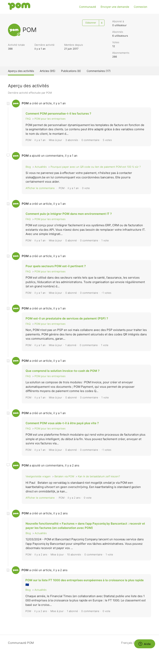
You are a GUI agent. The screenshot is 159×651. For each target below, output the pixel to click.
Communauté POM (21, 643)
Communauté (87, 6)
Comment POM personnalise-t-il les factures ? (58, 113)
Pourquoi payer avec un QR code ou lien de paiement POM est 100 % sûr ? (96, 166)
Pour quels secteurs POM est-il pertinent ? (56, 266)
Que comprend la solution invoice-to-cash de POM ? (62, 371)
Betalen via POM (64, 476)
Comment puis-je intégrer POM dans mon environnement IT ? (69, 214)
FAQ (28, 118)
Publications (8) (71, 71)
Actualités (41, 166)
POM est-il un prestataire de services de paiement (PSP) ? (67, 318)
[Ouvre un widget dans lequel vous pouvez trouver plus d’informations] (144, 644)
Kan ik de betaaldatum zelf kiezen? (99, 476)
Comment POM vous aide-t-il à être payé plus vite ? (62, 423)
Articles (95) (47, 71)
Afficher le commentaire (40, 188)
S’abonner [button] (90, 22)
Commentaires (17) (99, 71)
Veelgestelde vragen (38, 476)
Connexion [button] (140, 6)
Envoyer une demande (115, 6)
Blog (28, 166)
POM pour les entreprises (50, 118)
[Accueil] (19, 9)
